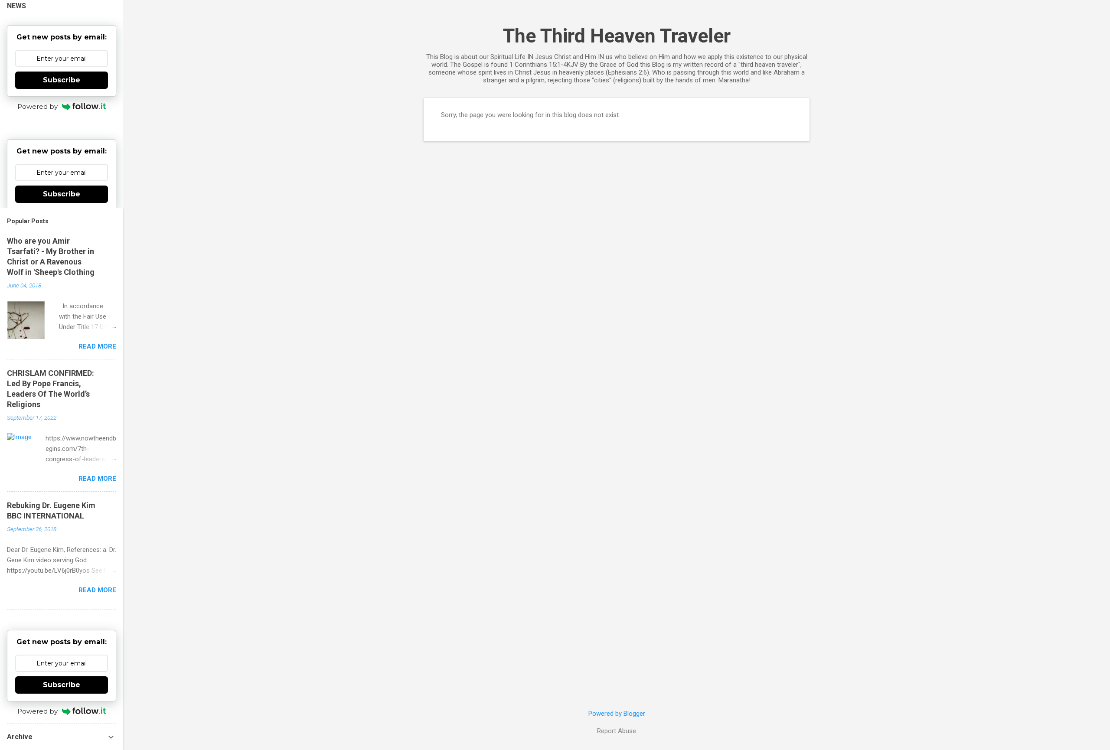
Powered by (37, 106)
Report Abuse (616, 731)
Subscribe (61, 80)
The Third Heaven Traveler (617, 35)
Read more (97, 346)
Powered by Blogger (616, 713)
